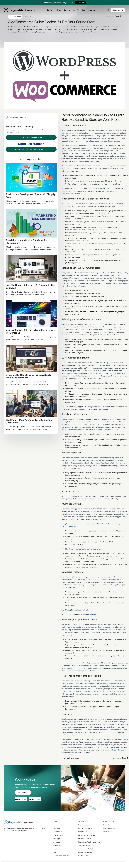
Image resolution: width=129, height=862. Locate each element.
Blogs (55, 852)
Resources (91, 10)
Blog (83, 10)
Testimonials (57, 849)
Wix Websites (83, 856)
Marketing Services (109, 828)
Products (93, 614)
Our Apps (56, 839)
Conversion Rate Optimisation (88, 849)
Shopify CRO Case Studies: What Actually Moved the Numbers (28, 376)
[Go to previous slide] (2, 2)
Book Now (117, 10)
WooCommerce (15, 17)
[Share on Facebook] (116, 16)
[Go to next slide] (126, 2)
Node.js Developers (85, 852)
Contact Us (57, 845)
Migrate (59, 10)
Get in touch (22, 793)
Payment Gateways (68, 526)
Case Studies (58, 832)
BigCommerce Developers (87, 835)
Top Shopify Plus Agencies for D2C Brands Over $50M (29, 421)
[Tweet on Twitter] (118, 16)
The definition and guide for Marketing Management (27, 241)
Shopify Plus (82, 832)
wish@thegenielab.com (115, 750)
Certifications (58, 835)
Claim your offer (86, 2)
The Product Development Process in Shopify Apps (30, 196)
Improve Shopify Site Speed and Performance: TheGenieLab (31, 331)
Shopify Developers (85, 828)
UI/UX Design (107, 832)
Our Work (50, 10)
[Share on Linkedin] (120, 16)
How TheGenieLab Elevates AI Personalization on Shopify (30, 286)
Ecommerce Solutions (85, 825)
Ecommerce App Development (89, 842)
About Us (76, 10)
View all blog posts (71, 758)
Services (67, 10)
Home (55, 825)
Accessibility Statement (61, 856)
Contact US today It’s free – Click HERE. (31, 149)
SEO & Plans (107, 825)
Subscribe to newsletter (29, 137)
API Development (84, 845)
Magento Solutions (84, 839)
